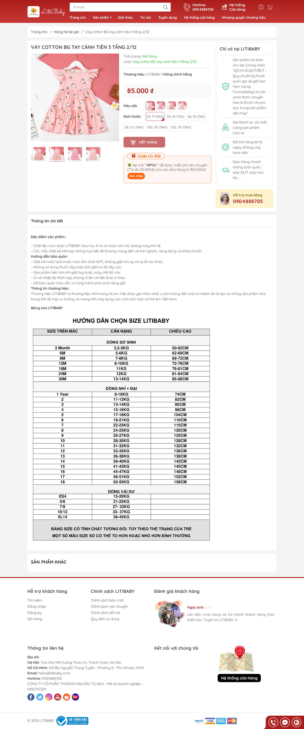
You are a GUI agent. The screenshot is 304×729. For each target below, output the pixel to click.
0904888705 (248, 201)
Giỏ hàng (34, 619)
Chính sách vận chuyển (109, 606)
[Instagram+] (48, 697)
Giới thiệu (125, 17)
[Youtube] (57, 697)
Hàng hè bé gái (66, 32)
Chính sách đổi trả (105, 612)
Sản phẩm (101, 17)
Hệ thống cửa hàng (199, 17)
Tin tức (145, 17)
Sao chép (136, 176)
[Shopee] (66, 697)
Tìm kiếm (35, 600)
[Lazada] (75, 697)
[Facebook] (30, 697)
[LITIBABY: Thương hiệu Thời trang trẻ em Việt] (46, 12)
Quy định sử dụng (105, 619)
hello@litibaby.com (54, 673)
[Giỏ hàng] (271, 7)
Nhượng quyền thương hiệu (244, 17)
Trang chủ (78, 17)
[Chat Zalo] (296, 722)
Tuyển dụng (167, 17)
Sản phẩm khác (49, 562)
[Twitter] (39, 697)
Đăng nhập (36, 606)
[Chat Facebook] (285, 722)
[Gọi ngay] (273, 722)
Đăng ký (34, 612)
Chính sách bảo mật (107, 600)
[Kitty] (150, 105)
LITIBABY (153, 74)
